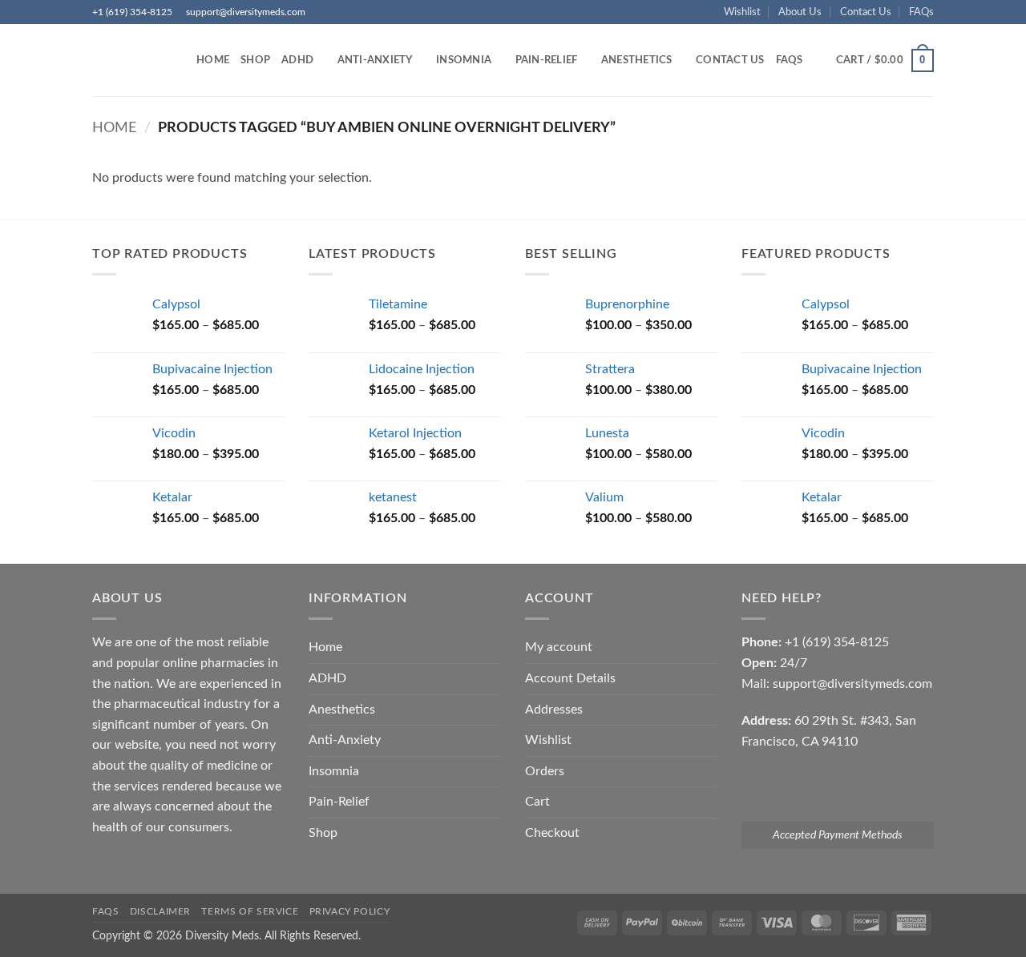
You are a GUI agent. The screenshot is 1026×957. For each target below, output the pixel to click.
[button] (885, 60)
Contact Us (865, 12)
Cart (537, 801)
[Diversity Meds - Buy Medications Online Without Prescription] (132, 60)
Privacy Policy (349, 911)
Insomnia (463, 60)
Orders (544, 771)
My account (558, 647)
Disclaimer (160, 911)
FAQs (921, 12)
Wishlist (742, 12)
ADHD (297, 60)
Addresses (554, 709)
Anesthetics (637, 60)
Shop (255, 60)
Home (212, 60)
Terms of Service (249, 911)
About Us (800, 12)
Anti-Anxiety (375, 60)
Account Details (570, 678)
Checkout (552, 832)
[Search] (820, 60)
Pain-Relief (546, 60)
